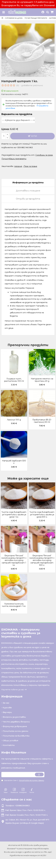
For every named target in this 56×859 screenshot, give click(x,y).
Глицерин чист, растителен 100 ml (14, 380)
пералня (18, 166)
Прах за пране (30, 166)
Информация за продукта (28, 182)
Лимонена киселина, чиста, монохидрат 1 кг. (14, 605)
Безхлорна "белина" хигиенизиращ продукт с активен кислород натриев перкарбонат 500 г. (41, 560)
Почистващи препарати (36, 18)
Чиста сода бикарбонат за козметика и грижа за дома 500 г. (42, 514)
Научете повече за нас (12, 689)
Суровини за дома (14, 18)
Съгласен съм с (24, 780)
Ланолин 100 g (14, 420)
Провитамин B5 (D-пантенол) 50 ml (42, 421)
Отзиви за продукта (28, 199)
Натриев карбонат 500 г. (14, 462)
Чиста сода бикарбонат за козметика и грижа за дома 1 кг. (14, 514)
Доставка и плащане (28, 190)
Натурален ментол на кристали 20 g (42, 380)
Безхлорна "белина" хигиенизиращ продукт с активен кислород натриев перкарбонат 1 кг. (13, 560)
